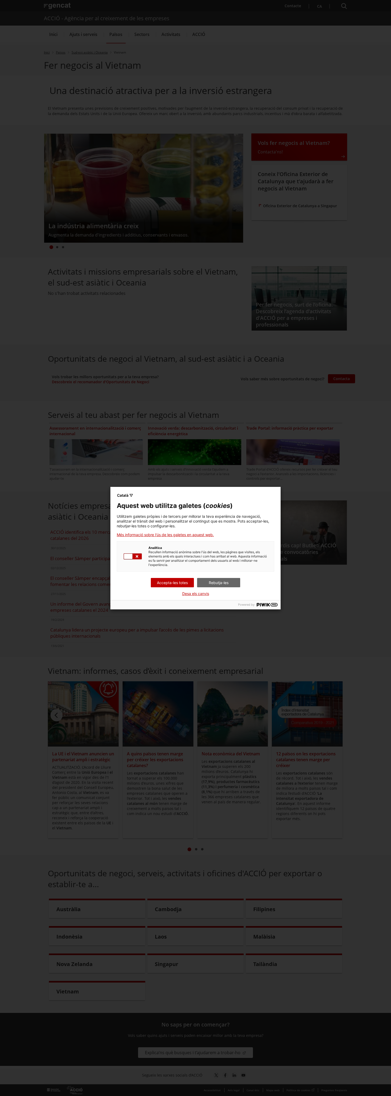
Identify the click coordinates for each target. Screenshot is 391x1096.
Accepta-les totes (172, 582)
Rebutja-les (218, 582)
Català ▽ (125, 495)
